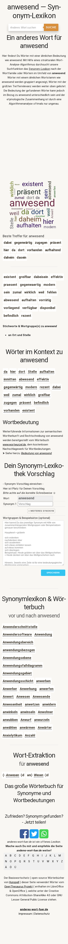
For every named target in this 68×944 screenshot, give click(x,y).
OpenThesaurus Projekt (18, 886)
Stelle (32, 372)
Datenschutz (42, 913)
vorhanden (12, 410)
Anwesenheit (12, 704)
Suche (51, 27)
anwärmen (27, 727)
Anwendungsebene (17, 658)
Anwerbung (28, 689)
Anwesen (23, 696)
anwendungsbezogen (19, 650)
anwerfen (46, 689)
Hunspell (14, 882)
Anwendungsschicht (18, 681)
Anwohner (45, 712)
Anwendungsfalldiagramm (22, 665)
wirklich (29, 395)
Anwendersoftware (17, 634)
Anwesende (41, 696)
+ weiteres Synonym (41, 511)
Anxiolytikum (12, 735)
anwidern (49, 704)
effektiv (43, 379)
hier (13, 372)
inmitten (10, 379)
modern (31, 387)
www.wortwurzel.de (14, 444)
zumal (16, 395)
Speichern (53, 573)
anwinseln (27, 712)
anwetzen (32, 704)
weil (6, 395)
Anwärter (45, 727)
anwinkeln (10, 712)
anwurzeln (42, 720)
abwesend (26, 379)
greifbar (44, 395)
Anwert (8, 696)
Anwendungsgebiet (17, 673)
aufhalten (47, 372)
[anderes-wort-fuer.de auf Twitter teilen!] (34, 837)
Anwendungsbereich (18, 642)
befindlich (41, 402)
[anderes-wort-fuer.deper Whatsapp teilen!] (43, 837)
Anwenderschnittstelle (20, 627)
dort (21, 372)
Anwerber (10, 689)
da (5, 372)
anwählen (10, 727)
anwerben (43, 681)
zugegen (10, 402)
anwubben (10, 720)
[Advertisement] (34, 144)
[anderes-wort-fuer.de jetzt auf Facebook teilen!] (24, 837)
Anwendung (43, 634)
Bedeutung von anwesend (36, 453)
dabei (56, 387)
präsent (25, 402)
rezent (45, 387)
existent (28, 410)
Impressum (25, 913)
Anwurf (25, 720)
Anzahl (30, 735)
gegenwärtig (13, 387)
